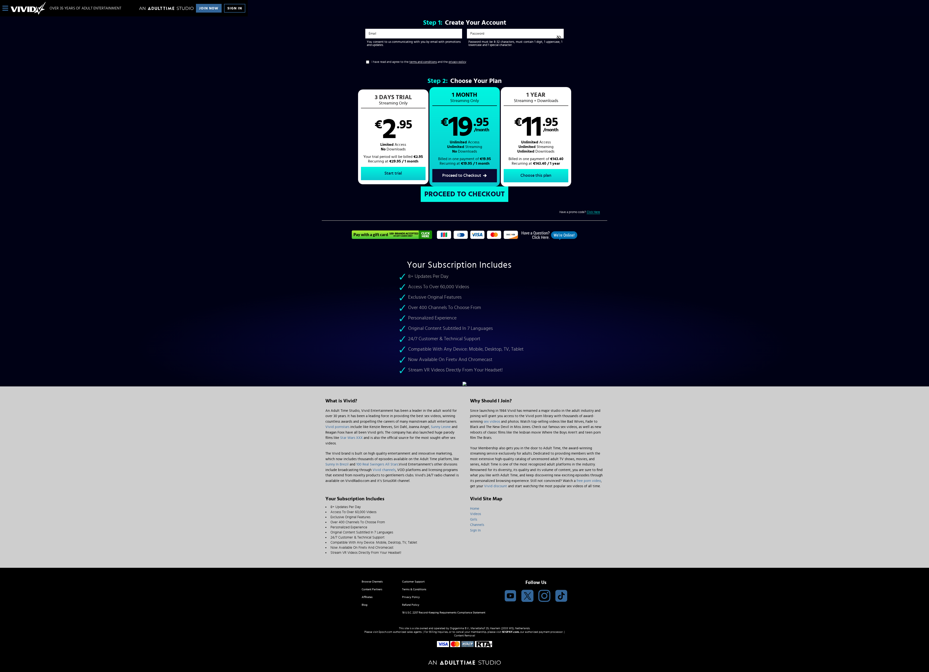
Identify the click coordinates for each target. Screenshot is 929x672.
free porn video (589, 481)
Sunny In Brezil (337, 464)
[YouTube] (510, 596)
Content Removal (464, 635)
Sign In (234, 8)
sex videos (492, 421)
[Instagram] (544, 596)
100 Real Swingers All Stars (377, 464)
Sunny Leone (441, 427)
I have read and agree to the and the (419, 62)
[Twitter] (527, 596)
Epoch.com (385, 631)
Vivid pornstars (337, 427)
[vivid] (28, 8)
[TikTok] (561, 596)
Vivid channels (384, 470)
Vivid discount (495, 486)
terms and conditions (423, 62)
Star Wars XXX (351, 438)
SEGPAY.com (510, 631)
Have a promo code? (579, 212)
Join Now (208, 8)
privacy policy (457, 62)
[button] (393, 136)
